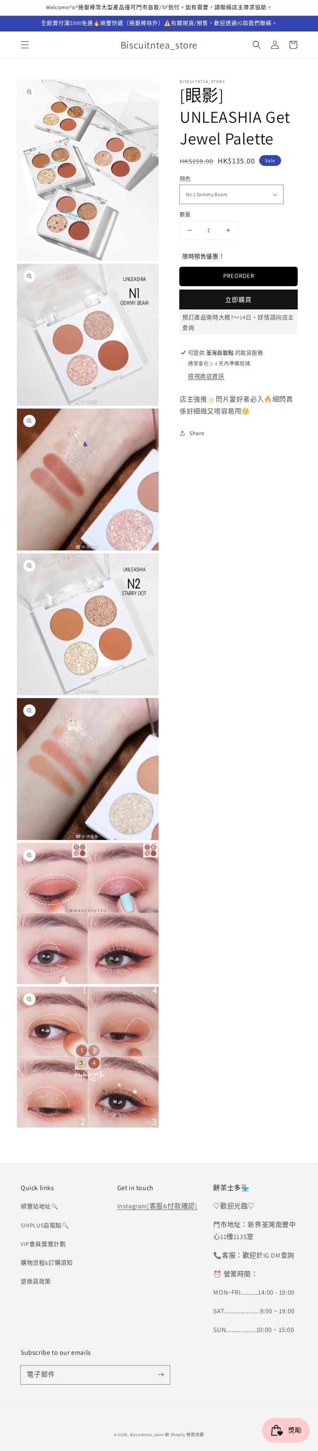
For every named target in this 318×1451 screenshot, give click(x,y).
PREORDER (238, 276)
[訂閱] (161, 1375)
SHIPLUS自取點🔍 (45, 1225)
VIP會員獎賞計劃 (43, 1244)
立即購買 (238, 300)
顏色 (185, 178)
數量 (185, 214)
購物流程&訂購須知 (46, 1262)
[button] (25, 45)
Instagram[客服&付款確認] (157, 1206)
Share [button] (197, 433)
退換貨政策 (36, 1281)
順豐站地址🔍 (39, 1206)
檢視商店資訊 (206, 376)
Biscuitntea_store (147, 1434)
